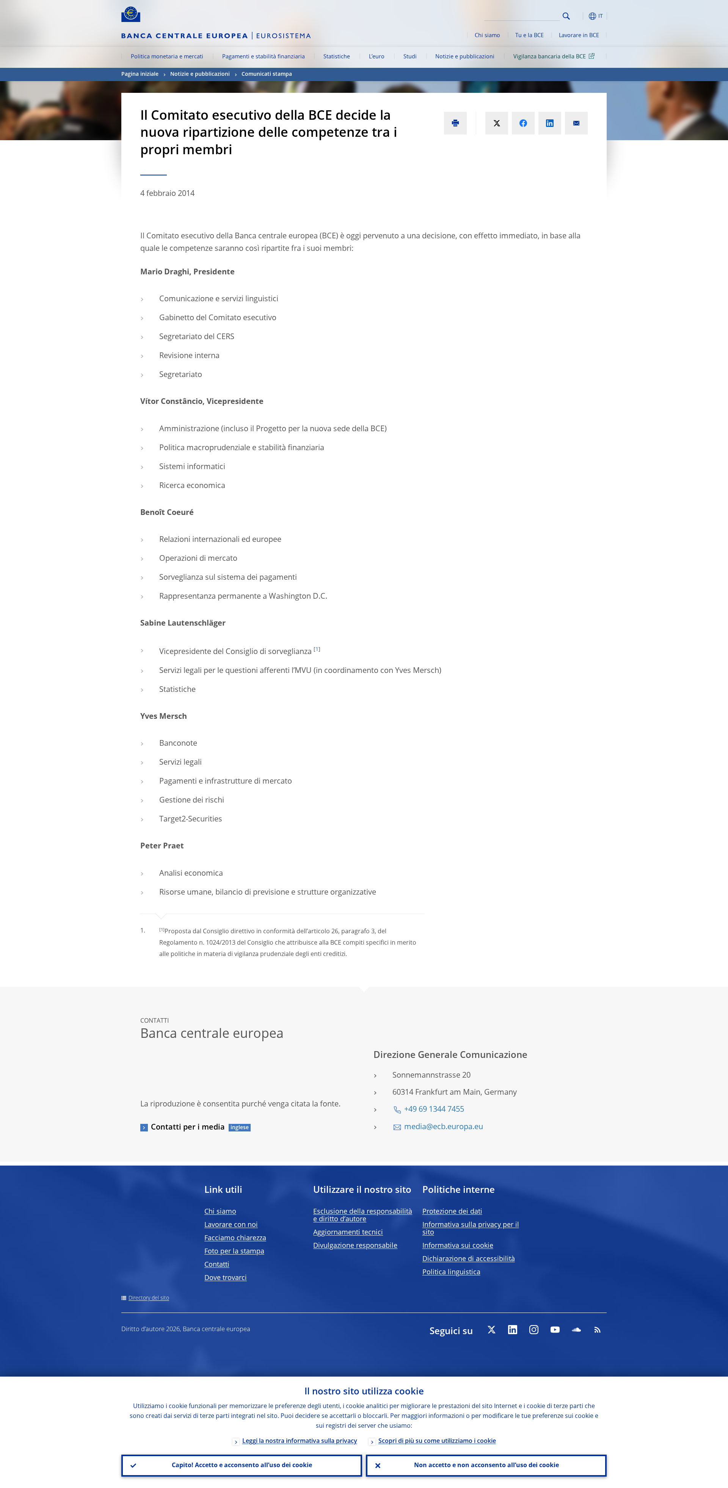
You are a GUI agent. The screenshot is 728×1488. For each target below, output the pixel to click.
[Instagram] (534, 1330)
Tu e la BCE (529, 35)
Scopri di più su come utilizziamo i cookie (437, 1441)
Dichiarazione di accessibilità (468, 1259)
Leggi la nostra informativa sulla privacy (299, 1441)
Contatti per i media (188, 1127)
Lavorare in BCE (579, 35)
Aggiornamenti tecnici (348, 1232)
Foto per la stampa (234, 1251)
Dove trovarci (225, 1278)
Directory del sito (149, 1298)
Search (566, 16)
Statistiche (336, 56)
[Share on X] (496, 123)
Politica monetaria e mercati (167, 56)
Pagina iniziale (139, 74)
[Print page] (455, 123)
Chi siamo (487, 35)
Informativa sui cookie (457, 1245)
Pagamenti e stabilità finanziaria (263, 56)
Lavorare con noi (231, 1225)
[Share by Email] (576, 123)
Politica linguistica (451, 1272)
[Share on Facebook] (523, 123)
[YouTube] (555, 1330)
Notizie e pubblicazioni (464, 56)
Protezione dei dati (452, 1211)
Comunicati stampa (267, 74)
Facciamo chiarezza (235, 1238)
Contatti (216, 1264)
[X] (491, 1330)
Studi (410, 56)
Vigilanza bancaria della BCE (549, 56)
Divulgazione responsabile (355, 1245)
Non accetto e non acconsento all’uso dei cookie (486, 1466)
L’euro (376, 56)
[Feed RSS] (597, 1330)
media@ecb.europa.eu (443, 1127)
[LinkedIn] (513, 1330)
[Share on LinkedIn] (549, 123)
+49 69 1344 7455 (434, 1110)
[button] (580, 16)
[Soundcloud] (576, 1330)
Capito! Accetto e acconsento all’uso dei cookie (242, 1466)
